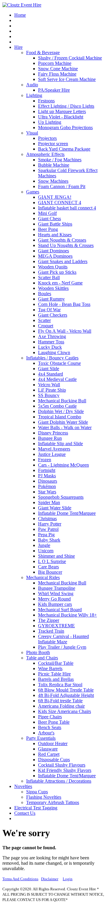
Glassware (48, 748)
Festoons (46, 100)
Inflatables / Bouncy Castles (52, 357)
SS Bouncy (48, 395)
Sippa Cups (37, 791)
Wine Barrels (50, 668)
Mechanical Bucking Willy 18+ (67, 614)
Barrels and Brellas (56, 679)
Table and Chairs (42, 657)
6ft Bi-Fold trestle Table (60, 700)
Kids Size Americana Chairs (64, 711)
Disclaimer (49, 879)
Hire (18, 47)
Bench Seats (49, 727)
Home (20, 15)
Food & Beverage (43, 52)
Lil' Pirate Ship (52, 389)
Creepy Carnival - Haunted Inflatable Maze (63, 639)
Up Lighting (49, 122)
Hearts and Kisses (55, 234)
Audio (32, 84)
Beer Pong (48, 229)
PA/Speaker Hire (54, 90)
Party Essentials (41, 738)
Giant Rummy (51, 298)
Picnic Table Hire (54, 673)
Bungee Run (50, 438)
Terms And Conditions (20, 879)
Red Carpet (48, 754)
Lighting (34, 95)
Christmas (47, 518)
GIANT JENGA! (54, 197)
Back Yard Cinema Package (64, 148)
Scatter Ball (49, 277)
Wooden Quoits (52, 266)
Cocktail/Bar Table (55, 663)
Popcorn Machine (54, 63)
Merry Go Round (54, 598)
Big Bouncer (50, 572)
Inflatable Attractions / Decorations (58, 781)
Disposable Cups (54, 759)
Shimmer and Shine (56, 556)
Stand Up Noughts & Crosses (66, 245)
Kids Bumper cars (55, 604)
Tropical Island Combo (59, 416)
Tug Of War (49, 309)
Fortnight (46, 470)
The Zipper (48, 620)
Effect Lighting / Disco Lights (66, 106)
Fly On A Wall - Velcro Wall (64, 331)
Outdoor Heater (52, 743)
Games (32, 191)
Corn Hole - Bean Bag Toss (64, 304)
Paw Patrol (48, 529)
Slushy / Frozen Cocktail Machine (70, 57)
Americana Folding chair (61, 706)
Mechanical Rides (43, 577)
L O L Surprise (52, 561)
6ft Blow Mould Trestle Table (66, 689)
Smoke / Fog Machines (59, 159)
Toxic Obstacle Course (59, 363)
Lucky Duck (50, 347)
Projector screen (53, 143)
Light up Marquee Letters (62, 111)
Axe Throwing (52, 336)
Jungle (44, 545)
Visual (32, 132)
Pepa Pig (46, 534)
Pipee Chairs (50, 716)
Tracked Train (51, 631)
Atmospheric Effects (45, 154)
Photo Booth (38, 652)
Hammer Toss (51, 341)
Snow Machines (53, 181)
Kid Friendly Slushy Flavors (64, 770)
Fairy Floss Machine (57, 73)
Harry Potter (49, 523)
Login (68, 879)
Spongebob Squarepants (61, 497)
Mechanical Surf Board (60, 609)
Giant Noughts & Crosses (62, 240)
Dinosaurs (47, 481)
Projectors (47, 138)
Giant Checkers (52, 315)
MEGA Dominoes (55, 256)
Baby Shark (49, 539)
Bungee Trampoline (56, 588)
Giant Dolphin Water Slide (63, 422)
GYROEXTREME (56, 625)
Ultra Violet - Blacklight (60, 116)
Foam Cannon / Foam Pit (61, 186)
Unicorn (46, 550)
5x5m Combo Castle (57, 406)
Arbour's (46, 732)
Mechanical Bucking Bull (62, 400)
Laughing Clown (54, 352)
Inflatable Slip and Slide (60, 443)
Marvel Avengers (54, 448)
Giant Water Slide (54, 507)
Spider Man (49, 502)
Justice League (52, 454)
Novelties (23, 786)
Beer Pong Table (54, 722)
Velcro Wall (49, 384)
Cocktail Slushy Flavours (61, 764)
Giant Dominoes (53, 250)
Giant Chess (49, 218)
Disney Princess (53, 432)
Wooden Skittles (53, 288)
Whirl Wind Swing (55, 593)
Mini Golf (47, 213)
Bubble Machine (53, 165)
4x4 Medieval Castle (57, 379)
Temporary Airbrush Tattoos (52, 802)
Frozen (44, 459)
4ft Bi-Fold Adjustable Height (66, 695)
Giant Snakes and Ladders (62, 261)
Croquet (45, 325)
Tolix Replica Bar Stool (60, 684)
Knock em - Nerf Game (60, 282)
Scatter (44, 320)
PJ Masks (47, 475)
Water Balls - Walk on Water (65, 427)
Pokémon (47, 486)
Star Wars (47, 491)
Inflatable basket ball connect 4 (67, 207)
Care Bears (48, 566)
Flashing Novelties (43, 797)
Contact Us (24, 813)
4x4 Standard (50, 373)
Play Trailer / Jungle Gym (62, 647)
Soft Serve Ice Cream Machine (67, 79)
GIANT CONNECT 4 (59, 202)
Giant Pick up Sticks (57, 272)
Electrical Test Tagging (35, 807)
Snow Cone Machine (58, 68)
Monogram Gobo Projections (65, 127)
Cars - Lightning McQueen (63, 464)
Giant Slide (48, 368)
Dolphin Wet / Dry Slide (61, 411)
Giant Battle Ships (55, 223)
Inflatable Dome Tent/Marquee (67, 513)
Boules (44, 293)
